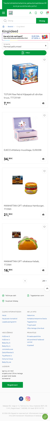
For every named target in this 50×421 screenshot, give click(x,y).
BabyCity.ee (6, 362)
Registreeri (13, 385)
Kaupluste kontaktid (9, 319)
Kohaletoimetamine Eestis (37, 319)
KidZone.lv (6, 340)
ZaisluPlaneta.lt (8, 352)
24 (43, 281)
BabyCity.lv (6, 346)
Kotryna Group (7, 359)
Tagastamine (32, 322)
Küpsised (30, 345)
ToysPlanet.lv (7, 356)
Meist (4, 315)
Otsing (42, 21)
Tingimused (31, 325)
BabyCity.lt (6, 343)
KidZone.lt (6, 336)
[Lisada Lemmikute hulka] (44, 60)
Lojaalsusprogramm (9, 322)
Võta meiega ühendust (35, 328)
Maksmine (31, 315)
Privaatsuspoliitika (34, 336)
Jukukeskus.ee (7, 349)
